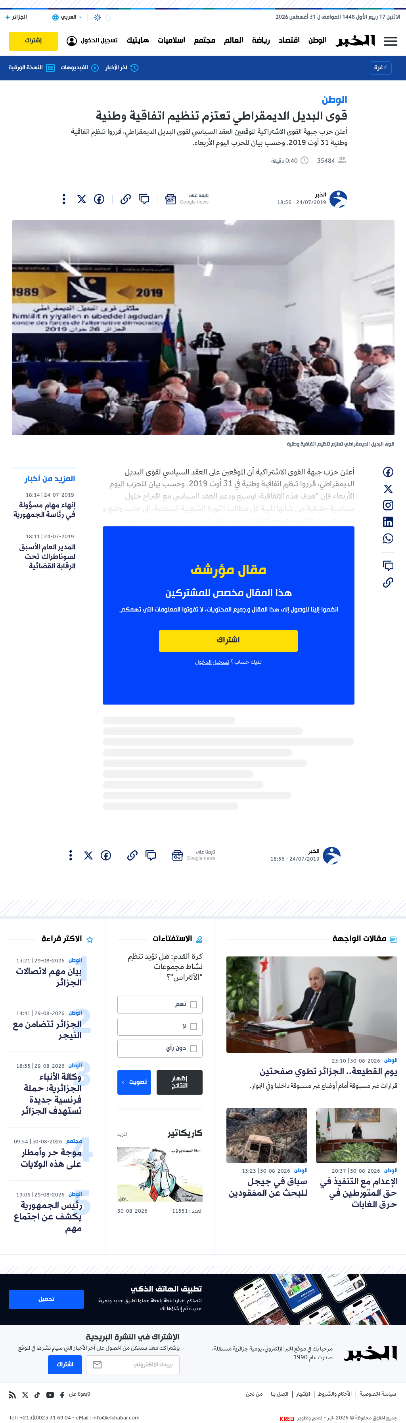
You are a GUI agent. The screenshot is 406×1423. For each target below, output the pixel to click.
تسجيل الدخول (212, 662)
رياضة (261, 41)
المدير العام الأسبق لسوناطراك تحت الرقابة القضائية (47, 556)
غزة (378, 68)
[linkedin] (388, 522)
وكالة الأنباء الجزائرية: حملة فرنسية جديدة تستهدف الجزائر (51, 1094)
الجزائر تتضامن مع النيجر (47, 1030)
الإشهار (303, 1395)
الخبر (320, 195)
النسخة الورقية (26, 68)
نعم (180, 1004)
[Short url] (126, 199)
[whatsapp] (388, 538)
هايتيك (137, 41)
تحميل (46, 1299)
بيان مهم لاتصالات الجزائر (49, 977)
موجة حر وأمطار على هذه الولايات (51, 1159)
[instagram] (388, 505)
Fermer (390, 41)
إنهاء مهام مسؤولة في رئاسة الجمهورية (44, 510)
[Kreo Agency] (288, 1418)
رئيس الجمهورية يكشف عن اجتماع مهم (48, 1217)
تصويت (138, 1082)
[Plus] (64, 199)
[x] (81, 199)
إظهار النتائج (180, 1082)
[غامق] (108, 17)
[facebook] (99, 199)
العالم (233, 41)
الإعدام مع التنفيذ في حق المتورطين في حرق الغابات (358, 1193)
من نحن (254, 1395)
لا (184, 1026)
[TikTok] (37, 1394)
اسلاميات (171, 41)
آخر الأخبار (116, 68)
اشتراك (228, 640)
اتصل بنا (279, 1395)
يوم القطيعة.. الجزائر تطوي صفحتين (328, 1072)
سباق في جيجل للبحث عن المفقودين (268, 1188)
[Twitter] (25, 1394)
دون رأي (176, 1048)
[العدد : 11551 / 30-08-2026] (159, 1174)
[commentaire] (144, 199)
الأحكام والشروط (335, 1395)
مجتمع (204, 41)
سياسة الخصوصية (378, 1395)
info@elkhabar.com (116, 1418)
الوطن (317, 41)
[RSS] (12, 1394)
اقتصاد (289, 41)
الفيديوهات (74, 68)
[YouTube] (50, 1394)
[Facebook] (62, 1394)
